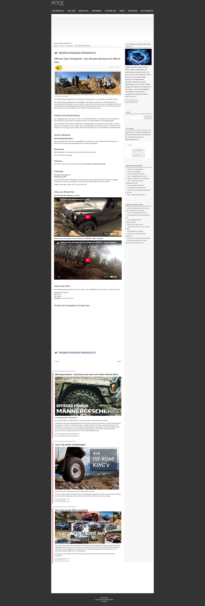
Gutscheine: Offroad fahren (67, 435)
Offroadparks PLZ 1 (89, 53)
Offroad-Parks (69, 45)
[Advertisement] (100, 27)
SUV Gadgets (131, 101)
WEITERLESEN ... (62, 500)
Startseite (56, 45)
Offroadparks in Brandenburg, (70, 53)
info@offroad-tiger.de (114, 289)
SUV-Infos (62, 45)
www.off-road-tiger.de (67, 298)
